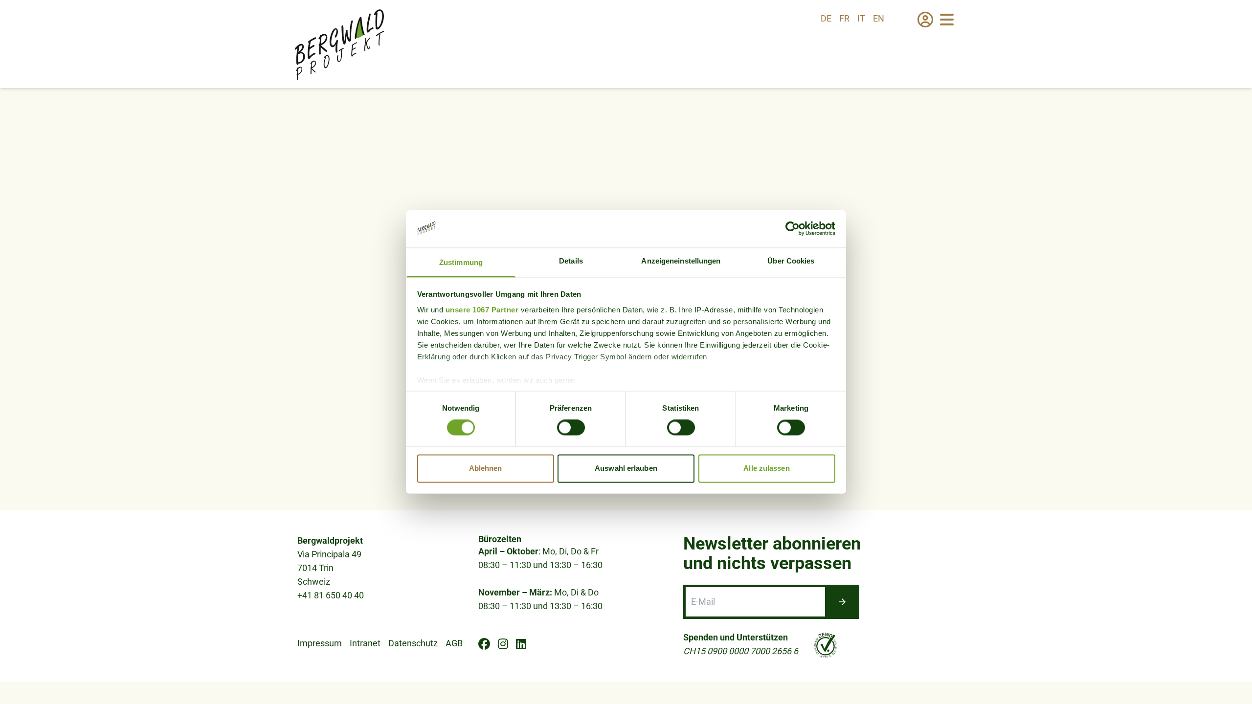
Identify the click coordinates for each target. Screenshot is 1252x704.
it (861, 18)
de (826, 18)
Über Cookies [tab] (790, 261)
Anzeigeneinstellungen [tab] (680, 261)
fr (844, 18)
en (878, 18)
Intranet (365, 643)
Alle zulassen (766, 468)
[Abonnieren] (842, 602)
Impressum (319, 643)
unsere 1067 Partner (482, 310)
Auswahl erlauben (626, 468)
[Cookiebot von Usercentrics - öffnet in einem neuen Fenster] (792, 228)
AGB (454, 643)
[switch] (571, 428)
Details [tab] (571, 261)
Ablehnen (485, 468)
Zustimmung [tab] (461, 262)
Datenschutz (413, 643)
